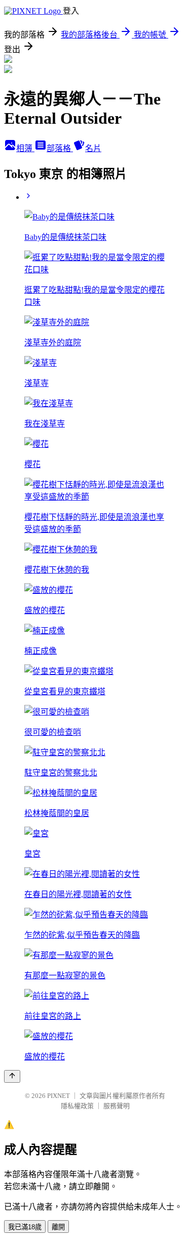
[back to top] (12, 1076)
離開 (58, 1227)
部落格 (60, 148)
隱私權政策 (77, 1106)
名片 (93, 148)
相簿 (25, 148)
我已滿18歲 (25, 1227)
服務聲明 (116, 1106)
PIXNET (58, 1095)
